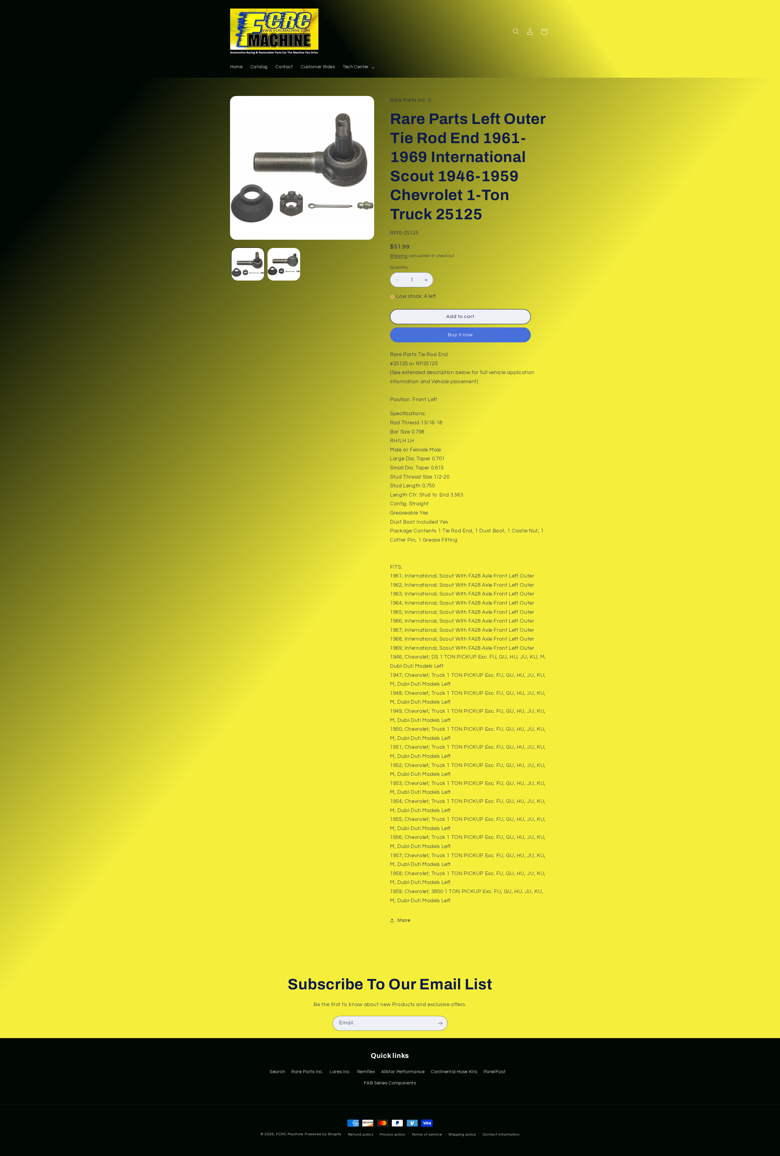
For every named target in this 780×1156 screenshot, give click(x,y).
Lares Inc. (340, 1071)
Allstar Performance (403, 1071)
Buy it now (460, 335)
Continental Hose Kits (454, 1071)
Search (277, 1071)
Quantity (399, 267)
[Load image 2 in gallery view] (284, 264)
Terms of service (427, 1134)
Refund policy (361, 1134)
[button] (358, 67)
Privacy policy (392, 1134)
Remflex (366, 1071)
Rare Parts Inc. (307, 1071)
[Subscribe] (440, 1023)
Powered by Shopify (323, 1134)
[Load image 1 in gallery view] (248, 264)
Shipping (399, 256)
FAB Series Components (390, 1083)
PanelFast (495, 1071)
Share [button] (403, 920)
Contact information (501, 1134)
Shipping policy (462, 1134)
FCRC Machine (289, 1134)
